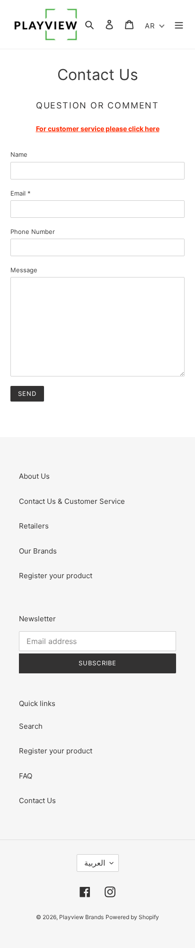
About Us (34, 476)
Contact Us (37, 800)
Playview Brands (81, 917)
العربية (94, 863)
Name (18, 154)
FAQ (25, 775)
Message (23, 270)
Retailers (34, 525)
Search (31, 726)
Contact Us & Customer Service (72, 501)
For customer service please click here (98, 129)
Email (20, 193)
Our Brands (38, 550)
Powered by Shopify (132, 917)
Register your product (55, 575)
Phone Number (32, 231)
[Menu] (179, 24)
